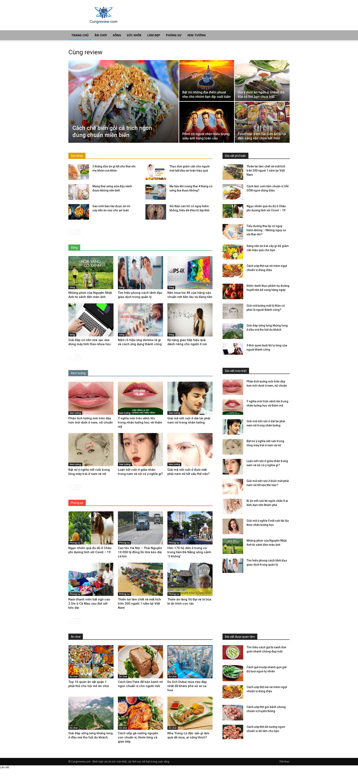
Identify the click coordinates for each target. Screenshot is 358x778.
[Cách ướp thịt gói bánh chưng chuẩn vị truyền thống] (233, 712)
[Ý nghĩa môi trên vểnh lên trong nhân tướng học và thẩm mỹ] (140, 398)
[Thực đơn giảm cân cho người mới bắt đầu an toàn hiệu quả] (155, 172)
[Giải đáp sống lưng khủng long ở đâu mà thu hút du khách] (233, 331)
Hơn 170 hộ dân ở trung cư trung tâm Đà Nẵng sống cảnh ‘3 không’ (189, 552)
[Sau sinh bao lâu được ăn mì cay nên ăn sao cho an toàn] (78, 212)
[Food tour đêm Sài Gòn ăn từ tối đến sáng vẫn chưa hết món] (262, 122)
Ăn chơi (100, 35)
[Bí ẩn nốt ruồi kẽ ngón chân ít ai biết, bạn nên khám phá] (233, 506)
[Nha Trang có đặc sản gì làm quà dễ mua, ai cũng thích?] (190, 713)
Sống (117, 35)
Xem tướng (196, 35)
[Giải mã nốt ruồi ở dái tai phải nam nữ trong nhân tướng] (190, 398)
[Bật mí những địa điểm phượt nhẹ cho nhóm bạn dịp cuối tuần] (206, 80)
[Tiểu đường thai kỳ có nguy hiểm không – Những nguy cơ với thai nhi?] (233, 232)
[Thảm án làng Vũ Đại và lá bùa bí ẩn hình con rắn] (190, 579)
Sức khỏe (134, 35)
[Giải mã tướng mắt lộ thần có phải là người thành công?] (233, 311)
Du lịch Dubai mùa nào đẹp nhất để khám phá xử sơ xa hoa (187, 686)
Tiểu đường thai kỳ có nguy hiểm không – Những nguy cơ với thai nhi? (266, 230)
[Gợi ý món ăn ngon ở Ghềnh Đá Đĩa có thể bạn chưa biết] (262, 80)
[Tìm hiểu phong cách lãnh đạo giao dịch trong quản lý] (140, 272)
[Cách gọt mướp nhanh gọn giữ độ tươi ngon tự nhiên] (233, 673)
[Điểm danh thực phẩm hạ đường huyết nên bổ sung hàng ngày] (233, 291)
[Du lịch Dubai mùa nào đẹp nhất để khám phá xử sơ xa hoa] (190, 661)
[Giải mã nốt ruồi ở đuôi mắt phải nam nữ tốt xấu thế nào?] (190, 449)
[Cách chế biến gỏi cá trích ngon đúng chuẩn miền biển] (123, 101)
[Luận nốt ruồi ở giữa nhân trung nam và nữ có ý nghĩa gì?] (140, 449)
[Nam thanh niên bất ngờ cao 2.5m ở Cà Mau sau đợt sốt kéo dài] (91, 579)
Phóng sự (173, 35)
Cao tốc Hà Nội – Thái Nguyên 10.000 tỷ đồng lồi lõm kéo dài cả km (140, 552)
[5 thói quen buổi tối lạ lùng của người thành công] (233, 349)
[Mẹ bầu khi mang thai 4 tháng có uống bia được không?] (155, 192)
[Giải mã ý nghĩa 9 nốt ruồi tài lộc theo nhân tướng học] (233, 526)
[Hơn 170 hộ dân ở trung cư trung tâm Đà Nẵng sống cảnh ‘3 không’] (190, 527)
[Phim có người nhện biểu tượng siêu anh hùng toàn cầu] (206, 122)
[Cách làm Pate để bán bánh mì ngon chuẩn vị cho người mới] (140, 661)
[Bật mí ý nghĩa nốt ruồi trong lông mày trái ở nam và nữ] (91, 449)
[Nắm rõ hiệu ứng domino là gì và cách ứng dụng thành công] (140, 319)
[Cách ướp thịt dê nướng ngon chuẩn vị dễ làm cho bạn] (233, 733)
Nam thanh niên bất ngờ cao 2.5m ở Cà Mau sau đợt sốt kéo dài (89, 604)
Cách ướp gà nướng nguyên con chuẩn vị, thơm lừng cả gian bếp (138, 737)
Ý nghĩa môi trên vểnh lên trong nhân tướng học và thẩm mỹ (140, 422)
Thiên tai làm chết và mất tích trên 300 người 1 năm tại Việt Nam (139, 604)
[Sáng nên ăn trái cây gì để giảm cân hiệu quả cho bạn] (233, 251)
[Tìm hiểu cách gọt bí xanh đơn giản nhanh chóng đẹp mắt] (233, 652)
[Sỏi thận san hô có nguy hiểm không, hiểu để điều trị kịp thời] (155, 212)
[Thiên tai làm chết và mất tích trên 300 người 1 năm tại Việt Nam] (140, 579)
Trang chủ (80, 35)
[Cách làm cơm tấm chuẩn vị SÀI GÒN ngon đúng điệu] (233, 192)
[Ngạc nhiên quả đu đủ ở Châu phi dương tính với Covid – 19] (91, 527)
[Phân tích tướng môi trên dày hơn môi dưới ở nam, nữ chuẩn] (91, 398)
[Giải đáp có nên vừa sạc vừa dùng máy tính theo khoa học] (91, 319)
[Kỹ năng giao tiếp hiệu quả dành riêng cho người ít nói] (190, 319)
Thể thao (284, 761)
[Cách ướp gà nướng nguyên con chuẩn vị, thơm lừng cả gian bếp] (140, 713)
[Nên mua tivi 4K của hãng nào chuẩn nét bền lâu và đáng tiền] (190, 272)
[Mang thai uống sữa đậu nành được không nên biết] (78, 192)
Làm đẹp (153, 35)
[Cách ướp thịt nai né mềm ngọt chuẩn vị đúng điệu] (233, 271)
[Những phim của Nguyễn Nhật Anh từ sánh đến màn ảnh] (91, 272)
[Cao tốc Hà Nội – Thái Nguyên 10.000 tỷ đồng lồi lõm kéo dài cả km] (140, 527)
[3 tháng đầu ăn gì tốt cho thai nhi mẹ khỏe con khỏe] (78, 172)
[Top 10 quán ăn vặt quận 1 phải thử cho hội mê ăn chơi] (91, 661)
